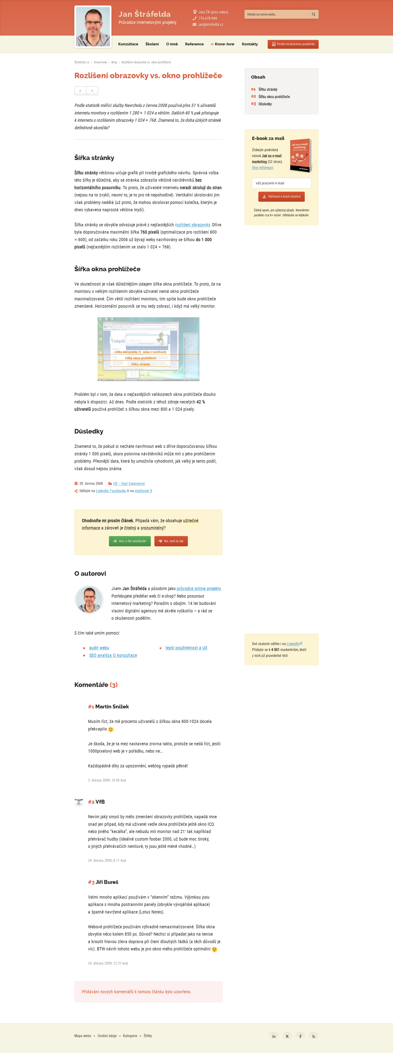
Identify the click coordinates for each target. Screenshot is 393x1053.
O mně (172, 44)
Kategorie (130, 1035)
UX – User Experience (129, 483)
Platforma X (287, 1036)
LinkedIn (102, 490)
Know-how (100, 62)
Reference (194, 44)
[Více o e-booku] (301, 156)
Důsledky (265, 103)
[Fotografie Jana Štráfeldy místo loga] (92, 26)
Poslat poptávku (296, 44)
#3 (91, 882)
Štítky (148, 1035)
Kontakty (250, 44)
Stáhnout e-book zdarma (284, 196)
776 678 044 (208, 18)
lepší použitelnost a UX (186, 648)
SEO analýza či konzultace (113, 655)
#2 (91, 802)
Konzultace (128, 44)
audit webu (99, 648)
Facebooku (118, 490)
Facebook (300, 1036)
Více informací (262, 167)
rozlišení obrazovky (192, 225)
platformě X (143, 490)
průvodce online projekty (199, 588)
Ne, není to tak (173, 541)
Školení (152, 44)
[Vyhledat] (313, 14)
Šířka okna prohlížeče (274, 96)
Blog (114, 62)
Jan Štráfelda (145, 14)
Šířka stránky (268, 89)
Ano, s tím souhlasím (132, 541)
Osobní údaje (107, 1035)
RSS (314, 1036)
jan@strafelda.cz (211, 24)
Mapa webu (82, 1035)
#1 (91, 707)
